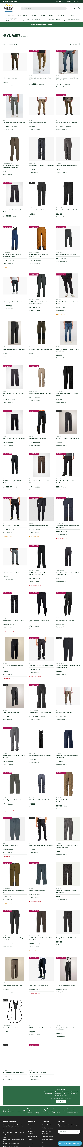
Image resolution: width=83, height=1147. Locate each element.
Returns (30, 1139)
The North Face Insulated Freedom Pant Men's (67, 801)
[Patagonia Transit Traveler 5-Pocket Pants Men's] (68, 1011)
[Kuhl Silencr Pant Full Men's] (15, 557)
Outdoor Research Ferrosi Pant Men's (68, 210)
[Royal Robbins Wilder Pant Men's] (68, 238)
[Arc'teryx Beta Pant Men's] (15, 696)
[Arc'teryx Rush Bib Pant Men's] (68, 969)
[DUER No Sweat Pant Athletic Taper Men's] (41, 62)
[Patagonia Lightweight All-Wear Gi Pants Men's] (68, 874)
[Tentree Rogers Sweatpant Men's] (15, 1056)
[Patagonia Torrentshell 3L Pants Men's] (41, 149)
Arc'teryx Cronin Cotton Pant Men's (67, 438)
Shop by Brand (46, 1125)
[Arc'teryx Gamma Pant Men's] (41, 194)
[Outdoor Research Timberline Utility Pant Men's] (41, 922)
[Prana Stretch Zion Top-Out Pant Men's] (15, 377)
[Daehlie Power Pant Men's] (41, 422)
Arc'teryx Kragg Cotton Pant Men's (14, 349)
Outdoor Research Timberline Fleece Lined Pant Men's (68, 666)
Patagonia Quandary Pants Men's (66, 165)
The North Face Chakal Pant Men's (40, 713)
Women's (25, 15)
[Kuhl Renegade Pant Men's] (41, 106)
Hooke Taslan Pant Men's (37, 890)
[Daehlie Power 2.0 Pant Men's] (68, 604)
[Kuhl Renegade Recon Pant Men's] (15, 285)
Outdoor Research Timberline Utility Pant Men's (41, 939)
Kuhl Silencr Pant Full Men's (11, 573)
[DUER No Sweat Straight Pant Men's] (15, 106)
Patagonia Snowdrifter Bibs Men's (40, 755)
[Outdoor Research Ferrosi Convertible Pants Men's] (15, 149)
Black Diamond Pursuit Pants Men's (40, 394)
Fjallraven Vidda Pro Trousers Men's (40, 349)
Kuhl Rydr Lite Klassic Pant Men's (66, 123)
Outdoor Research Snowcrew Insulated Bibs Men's (12, 255)
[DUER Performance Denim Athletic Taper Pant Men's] (68, 62)
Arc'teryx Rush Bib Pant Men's (65, 985)
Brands (10, 15)
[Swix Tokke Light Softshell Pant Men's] (41, 649)
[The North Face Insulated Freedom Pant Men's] (68, 784)
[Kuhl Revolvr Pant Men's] (15, 62)
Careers (30, 1146)
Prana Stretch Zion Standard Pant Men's (40, 482)
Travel (51, 15)
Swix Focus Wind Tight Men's (38, 985)
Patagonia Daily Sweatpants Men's (13, 620)
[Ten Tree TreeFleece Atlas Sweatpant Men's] (68, 285)
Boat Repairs (68, 1)
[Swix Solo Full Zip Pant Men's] (15, 509)
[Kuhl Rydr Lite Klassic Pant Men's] (68, 106)
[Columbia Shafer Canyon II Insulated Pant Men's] (68, 465)
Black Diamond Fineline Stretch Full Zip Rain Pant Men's (67, 574)
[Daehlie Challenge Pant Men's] (41, 509)
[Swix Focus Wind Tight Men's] (41, 969)
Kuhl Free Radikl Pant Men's (64, 713)
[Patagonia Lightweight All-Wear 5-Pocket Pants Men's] (68, 829)
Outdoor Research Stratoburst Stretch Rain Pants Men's (39, 574)
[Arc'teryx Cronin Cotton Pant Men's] (68, 422)
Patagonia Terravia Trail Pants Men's (67, 938)
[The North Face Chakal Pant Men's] (41, 696)
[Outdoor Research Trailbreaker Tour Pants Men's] (68, 509)
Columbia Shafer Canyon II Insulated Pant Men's (67, 482)
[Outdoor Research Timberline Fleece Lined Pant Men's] (68, 649)
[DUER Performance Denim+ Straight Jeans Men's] (68, 333)
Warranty (30, 1143)
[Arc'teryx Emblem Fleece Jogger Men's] (15, 649)
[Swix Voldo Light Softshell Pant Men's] (41, 829)
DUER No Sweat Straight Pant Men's (14, 123)
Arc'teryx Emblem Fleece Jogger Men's (13, 666)
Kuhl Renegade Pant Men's (37, 123)
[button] (79, 8)
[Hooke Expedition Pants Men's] (15, 784)
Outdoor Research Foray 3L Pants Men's (67, 394)
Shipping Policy (32, 1136)
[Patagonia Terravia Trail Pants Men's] (68, 922)
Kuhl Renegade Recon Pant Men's (13, 302)
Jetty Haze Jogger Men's (10, 845)
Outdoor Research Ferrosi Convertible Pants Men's (11, 166)
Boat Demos (59, 1)
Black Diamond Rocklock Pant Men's (40, 800)
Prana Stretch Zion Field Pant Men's (14, 438)
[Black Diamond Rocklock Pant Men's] (41, 784)
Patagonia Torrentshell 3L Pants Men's (41, 165)
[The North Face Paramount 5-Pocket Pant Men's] (15, 739)
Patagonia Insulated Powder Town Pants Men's (67, 756)
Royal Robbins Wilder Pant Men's (66, 254)
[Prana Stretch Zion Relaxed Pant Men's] (15, 194)
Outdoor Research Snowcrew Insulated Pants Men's (38, 255)
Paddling (43, 15)
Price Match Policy (47, 1136)
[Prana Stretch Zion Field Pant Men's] (15, 422)
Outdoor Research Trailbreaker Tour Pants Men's (67, 526)
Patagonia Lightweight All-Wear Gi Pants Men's (67, 891)
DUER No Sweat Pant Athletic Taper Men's (40, 79)
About (29, 1128)
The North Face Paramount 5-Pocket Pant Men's (14, 756)
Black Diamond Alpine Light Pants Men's (13, 482)
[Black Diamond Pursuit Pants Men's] (41, 377)
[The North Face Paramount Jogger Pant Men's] (15, 922)
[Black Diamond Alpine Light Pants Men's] (15, 465)
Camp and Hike (60, 15)
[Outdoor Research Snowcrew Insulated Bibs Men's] (15, 238)
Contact (30, 1125)
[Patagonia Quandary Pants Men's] (68, 149)
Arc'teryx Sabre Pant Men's (38, 1072)
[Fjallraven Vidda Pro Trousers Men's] (41, 333)
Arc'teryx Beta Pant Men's (11, 713)
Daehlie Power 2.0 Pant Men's (65, 620)
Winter (71, 15)
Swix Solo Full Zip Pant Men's (11, 525)
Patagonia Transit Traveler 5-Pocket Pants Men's (67, 1029)
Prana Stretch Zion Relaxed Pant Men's (13, 211)
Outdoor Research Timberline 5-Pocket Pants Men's (39, 303)
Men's (17, 15)
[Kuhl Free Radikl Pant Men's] (68, 696)
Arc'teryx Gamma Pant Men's (38, 210)
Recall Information (47, 1139)
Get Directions (61, 1101)
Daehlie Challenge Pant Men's (38, 525)
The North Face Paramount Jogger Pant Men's (13, 939)
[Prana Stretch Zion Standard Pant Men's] (41, 465)
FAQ (43, 1146)
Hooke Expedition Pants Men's (12, 800)
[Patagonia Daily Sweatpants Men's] (15, 604)
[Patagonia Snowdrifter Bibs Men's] (41, 739)
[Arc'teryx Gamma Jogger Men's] (15, 969)
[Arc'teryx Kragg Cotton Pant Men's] (15, 333)
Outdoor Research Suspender (12, 1028)
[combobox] (44, 8)
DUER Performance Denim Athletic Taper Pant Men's (67, 79)
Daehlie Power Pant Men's (37, 438)
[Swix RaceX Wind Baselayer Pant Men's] (41, 604)
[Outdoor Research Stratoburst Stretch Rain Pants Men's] (41, 557)
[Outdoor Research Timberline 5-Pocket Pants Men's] (41, 285)
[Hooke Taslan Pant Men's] (41, 874)
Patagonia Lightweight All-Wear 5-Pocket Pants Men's (67, 846)
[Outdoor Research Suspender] (15, 1011)
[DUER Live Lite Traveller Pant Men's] (41, 1011)
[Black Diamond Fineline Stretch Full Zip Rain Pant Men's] (68, 557)
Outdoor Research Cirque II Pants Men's (13, 891)
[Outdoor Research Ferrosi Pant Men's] (68, 194)
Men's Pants (9, 29)
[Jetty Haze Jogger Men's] (15, 829)
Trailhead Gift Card (47, 1128)
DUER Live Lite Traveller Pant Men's (40, 1028)
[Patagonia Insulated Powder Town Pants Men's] (68, 739)
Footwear (34, 15)
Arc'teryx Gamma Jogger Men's (13, 985)
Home (4, 29)
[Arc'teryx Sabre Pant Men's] (41, 1056)
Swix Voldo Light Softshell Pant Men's (41, 845)
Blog (43, 1143)
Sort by (5, 44)
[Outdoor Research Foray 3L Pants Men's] (68, 377)
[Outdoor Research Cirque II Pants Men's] (15, 874)
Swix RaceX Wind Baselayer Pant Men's (39, 621)
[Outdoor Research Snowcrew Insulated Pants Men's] (41, 238)
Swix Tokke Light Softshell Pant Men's (41, 665)
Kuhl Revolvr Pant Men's (10, 78)
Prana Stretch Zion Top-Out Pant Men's (13, 394)
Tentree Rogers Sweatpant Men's (13, 1072)
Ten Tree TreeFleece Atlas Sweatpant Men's (68, 303)
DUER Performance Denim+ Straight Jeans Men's (67, 350)
